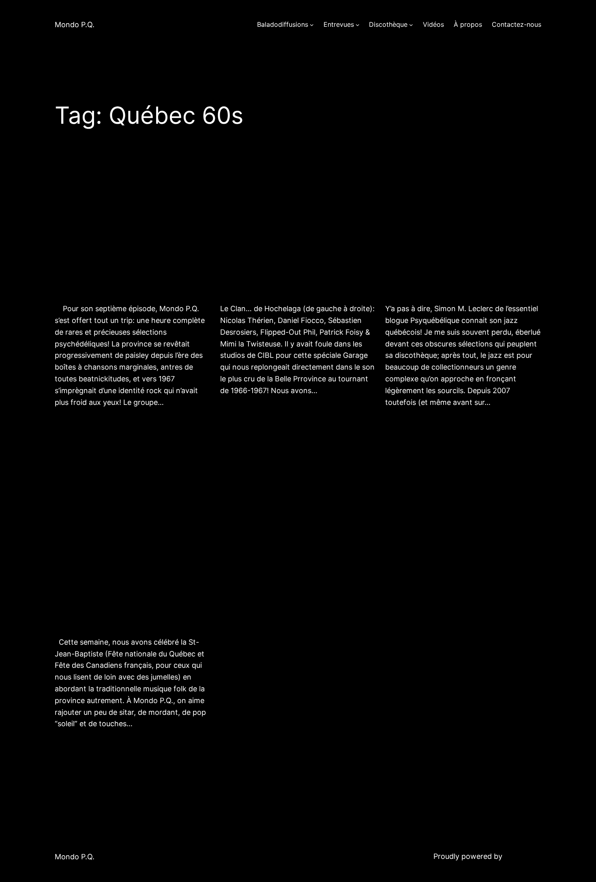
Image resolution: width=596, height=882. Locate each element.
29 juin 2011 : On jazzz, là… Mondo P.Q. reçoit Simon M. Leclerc (462, 230)
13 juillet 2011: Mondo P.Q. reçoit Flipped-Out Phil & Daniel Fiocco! (293, 230)
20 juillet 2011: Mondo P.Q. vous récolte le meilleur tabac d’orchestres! (127, 230)
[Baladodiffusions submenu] (312, 25)
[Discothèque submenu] (411, 25)
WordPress (522, 856)
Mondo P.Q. (74, 24)
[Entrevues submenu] (358, 25)
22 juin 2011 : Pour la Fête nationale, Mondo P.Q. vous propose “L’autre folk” (122, 550)
